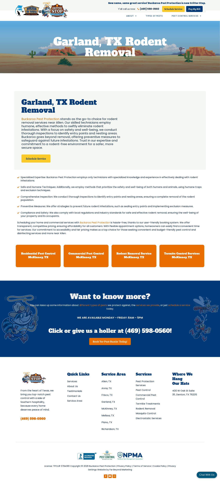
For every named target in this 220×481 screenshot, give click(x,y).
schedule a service (179, 305)
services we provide (147, 305)
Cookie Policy (160, 466)
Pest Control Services (185, 16)
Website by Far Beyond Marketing (114, 469)
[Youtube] (110, 476)
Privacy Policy (124, 466)
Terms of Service (142, 466)
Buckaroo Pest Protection (40, 119)
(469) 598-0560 (33, 419)
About (130, 16)
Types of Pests (154, 16)
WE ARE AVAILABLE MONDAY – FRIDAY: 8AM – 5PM (110, 317)
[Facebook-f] (105, 476)
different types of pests (93, 305)
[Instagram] (114, 476)
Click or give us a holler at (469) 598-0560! (110, 331)
